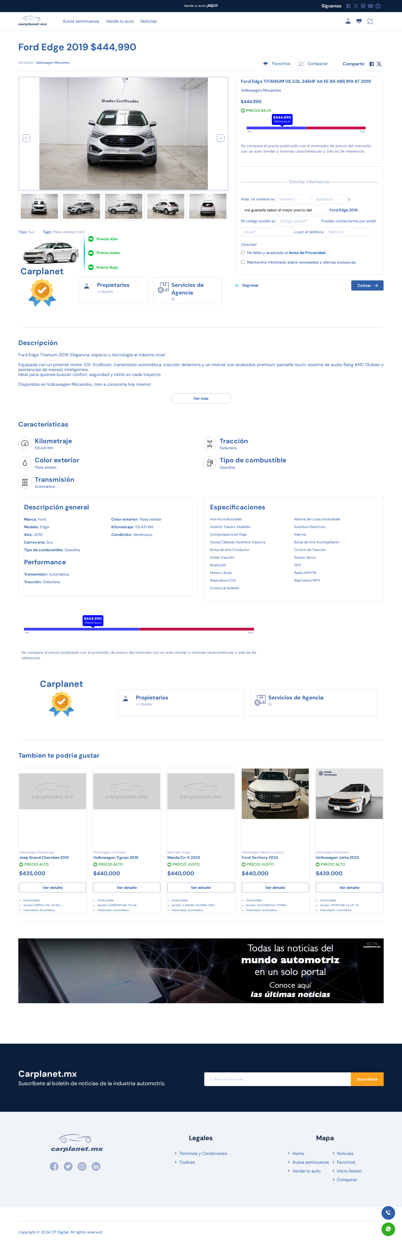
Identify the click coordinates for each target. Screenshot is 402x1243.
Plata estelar (64, 231)
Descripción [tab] (38, 343)
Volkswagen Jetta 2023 (337, 857)
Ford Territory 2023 (260, 857)
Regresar (250, 285)
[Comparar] (80, 787)
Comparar (347, 1180)
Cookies (187, 1162)
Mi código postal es (258, 220)
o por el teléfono (309, 231)
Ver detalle (53, 887)
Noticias (149, 21)
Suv (31, 231)
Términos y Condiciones (203, 1153)
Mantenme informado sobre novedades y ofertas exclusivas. (301, 262)
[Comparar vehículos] (370, 20)
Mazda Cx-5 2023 (183, 857)
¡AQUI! (212, 5)
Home (298, 1153)
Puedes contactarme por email (348, 220)
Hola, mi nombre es (258, 199)
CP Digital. (60, 1232)
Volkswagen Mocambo (53, 62)
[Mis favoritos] (361, 20)
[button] (26, 138)
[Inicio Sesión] (350, 20)
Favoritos (346, 1162)
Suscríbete (367, 1079)
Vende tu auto (120, 21)
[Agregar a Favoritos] (80, 776)
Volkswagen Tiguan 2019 (115, 857)
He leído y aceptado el (286, 252)
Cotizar (364, 285)
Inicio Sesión (349, 1171)
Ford (80, 231)
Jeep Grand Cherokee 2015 (44, 857)
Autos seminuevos (81, 21)
